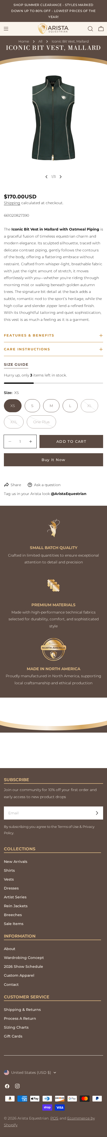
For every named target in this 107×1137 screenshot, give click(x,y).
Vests (9, 879)
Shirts (9, 870)
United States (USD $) (31, 1072)
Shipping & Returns (22, 1009)
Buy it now (54, 459)
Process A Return (20, 1018)
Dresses (11, 888)
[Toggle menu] (6, 28)
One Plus (44, 424)
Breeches (13, 914)
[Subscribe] (97, 813)
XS (12, 405)
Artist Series (15, 897)
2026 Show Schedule (23, 966)
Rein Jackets (16, 906)
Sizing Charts (16, 1027)
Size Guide (16, 364)
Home (23, 41)
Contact (11, 984)
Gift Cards (13, 1036)
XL (92, 407)
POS (54, 1118)
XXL (17, 424)
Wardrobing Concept (24, 957)
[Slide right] (60, 177)
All (40, 41)
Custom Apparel (19, 975)
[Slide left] (46, 177)
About (9, 948)
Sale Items (13, 923)
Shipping (12, 203)
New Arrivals (15, 861)
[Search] (90, 28)
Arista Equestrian (33, 1118)
